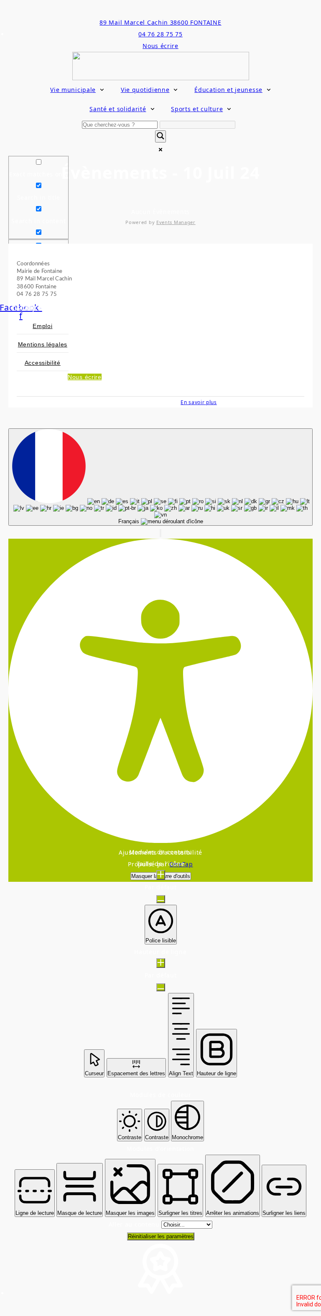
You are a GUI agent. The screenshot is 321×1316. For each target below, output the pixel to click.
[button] (160, 533)
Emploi (42, 326)
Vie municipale (73, 90)
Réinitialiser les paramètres (161, 1236)
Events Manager (176, 222)
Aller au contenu (135, 1224)
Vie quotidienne (145, 90)
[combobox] (160, 477)
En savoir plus (199, 402)
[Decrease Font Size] (160, 899)
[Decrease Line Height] (160, 987)
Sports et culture (197, 109)
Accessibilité (43, 362)
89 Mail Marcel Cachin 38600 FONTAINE (160, 22)
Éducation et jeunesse (228, 90)
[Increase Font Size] (160, 875)
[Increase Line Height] (160, 963)
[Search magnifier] (160, 136)
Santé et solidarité (117, 109)
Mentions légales (42, 344)
